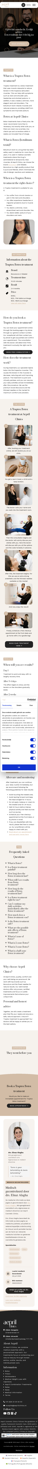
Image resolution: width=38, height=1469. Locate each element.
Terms (7, 1395)
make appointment (18, 1106)
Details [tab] (19, 705)
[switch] (33, 745)
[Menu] (34, 5)
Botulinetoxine (14, 1249)
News (7, 1390)
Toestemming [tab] (6, 705)
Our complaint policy (11, 1431)
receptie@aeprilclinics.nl (16, 1405)
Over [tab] (31, 705)
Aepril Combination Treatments (18, 1384)
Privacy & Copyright (27, 1431)
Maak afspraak (18, 44)
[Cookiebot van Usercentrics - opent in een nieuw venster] (27, 700)
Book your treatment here (19, 644)
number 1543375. (29, 1429)
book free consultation (17, 352)
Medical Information (13, 1392)
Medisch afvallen (15, 1262)
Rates (7, 1387)
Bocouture (12, 165)
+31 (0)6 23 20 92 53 (14, 1402)
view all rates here (18, 303)
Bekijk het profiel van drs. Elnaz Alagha (19, 1290)
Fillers (24, 1249)
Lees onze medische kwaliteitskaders (13, 1301)
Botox (7, 1371)
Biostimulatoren (15, 1257)
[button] (19, 863)
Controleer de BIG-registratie (16, 1296)
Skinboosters (14, 1253)
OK (19, 767)
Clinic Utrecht (12, 1336)
